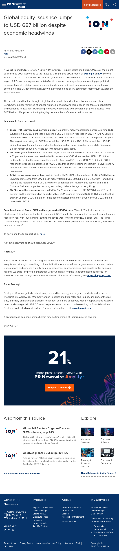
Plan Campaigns (40, 510)
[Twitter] (13, 529)
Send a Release (92, 4)
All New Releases (99, 507)
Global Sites (68, 521)
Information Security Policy (48, 543)
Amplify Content (40, 526)
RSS (78, 543)
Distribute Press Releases (40, 518)
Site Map (68, 543)
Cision (100, 546)
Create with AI (39, 513)
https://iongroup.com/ (99, 275)
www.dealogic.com (81, 308)
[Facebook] (9, 529)
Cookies (9, 546)
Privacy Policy (26, 543)
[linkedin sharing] (95, 52)
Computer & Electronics (106, 462)
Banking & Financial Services (86, 463)
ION (100, 73)
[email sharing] (112, 52)
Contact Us (9, 525)
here (42, 234)
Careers (65, 513)
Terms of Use (10, 543)
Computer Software (86, 441)
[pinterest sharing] (106, 52)
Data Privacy (97, 513)
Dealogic (89, 73)
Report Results (40, 523)
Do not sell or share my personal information (102, 520)
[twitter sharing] (89, 52)
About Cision (68, 510)
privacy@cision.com (103, 529)
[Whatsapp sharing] (101, 52)
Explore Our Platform (43, 507)
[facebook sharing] (83, 52)
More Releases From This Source (20, 473)
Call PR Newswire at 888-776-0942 (16, 513)
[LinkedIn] (5, 529)
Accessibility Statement (73, 516)
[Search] (115, 4)
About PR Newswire (71, 507)
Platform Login (98, 510)
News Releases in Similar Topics (97, 473)
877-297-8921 (100, 535)
